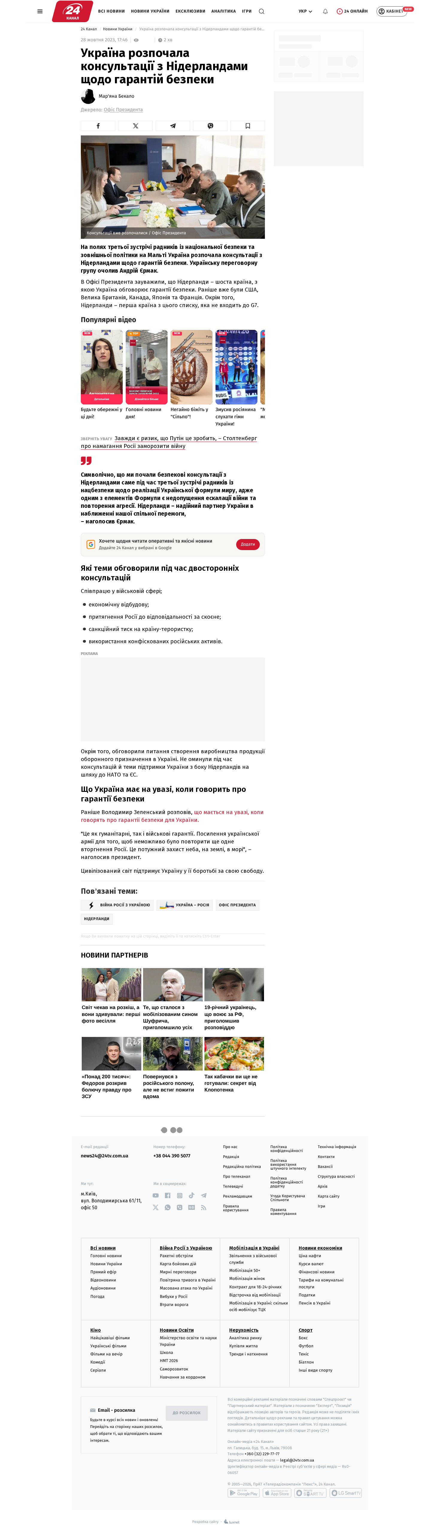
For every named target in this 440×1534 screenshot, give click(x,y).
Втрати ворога (174, 1304)
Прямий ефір (103, 1272)
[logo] (72, 11)
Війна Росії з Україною (186, 1248)
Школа (166, 1352)
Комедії (97, 1362)
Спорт (305, 1330)
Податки (307, 1295)
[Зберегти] (248, 126)
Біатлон (306, 1362)
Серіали (98, 1370)
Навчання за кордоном (182, 1377)
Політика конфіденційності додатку (286, 1182)
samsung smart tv (346, 1493)
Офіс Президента (123, 110)
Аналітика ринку (245, 1337)
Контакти (326, 1157)
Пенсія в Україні (314, 1303)
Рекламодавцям (237, 1196)
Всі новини (111, 11)
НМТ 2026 (169, 1360)
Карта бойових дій (178, 1263)
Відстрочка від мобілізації (255, 1295)
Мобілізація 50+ (244, 1270)
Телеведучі (233, 1187)
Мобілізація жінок (247, 1278)
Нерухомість (244, 1330)
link (156, 1195)
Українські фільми (108, 1346)
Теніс (304, 1354)
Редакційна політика (242, 1167)
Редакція (231, 1157)
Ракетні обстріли (176, 1255)
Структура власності (336, 1177)
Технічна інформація (337, 1147)
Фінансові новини (317, 1272)
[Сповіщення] (325, 11)
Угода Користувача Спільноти (287, 1198)
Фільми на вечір (106, 1354)
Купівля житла (243, 1346)
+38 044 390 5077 (172, 1156)
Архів (322, 1187)
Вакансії (325, 1167)
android (243, 1493)
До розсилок (187, 1413)
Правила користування (235, 1208)
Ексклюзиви (191, 11)
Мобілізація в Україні (254, 1248)
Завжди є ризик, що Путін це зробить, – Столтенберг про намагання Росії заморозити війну (169, 442)
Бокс (303, 1337)
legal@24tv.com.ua (297, 1460)
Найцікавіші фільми (110, 1337)
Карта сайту (328, 1196)
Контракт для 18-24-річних (255, 1287)
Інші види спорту (315, 1370)
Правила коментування (283, 1212)
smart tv (310, 1493)
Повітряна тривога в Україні (188, 1280)
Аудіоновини (103, 1288)
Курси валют (311, 1263)
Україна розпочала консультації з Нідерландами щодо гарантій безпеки (201, 29)
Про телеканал (236, 1177)
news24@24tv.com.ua (104, 1156)
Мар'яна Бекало (116, 96)
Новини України (150, 11)
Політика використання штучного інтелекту (288, 1165)
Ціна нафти (310, 1255)
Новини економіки (320, 1248)
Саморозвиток (174, 1369)
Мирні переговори (178, 1272)
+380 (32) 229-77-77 (262, 1454)
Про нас (230, 1147)
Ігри (247, 11)
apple (277, 1493)
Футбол (306, 1346)
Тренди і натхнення (248, 1354)
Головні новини (106, 1255)
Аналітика (224, 11)
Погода (97, 1296)
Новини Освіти (177, 1330)
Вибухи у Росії (173, 1296)
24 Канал (89, 29)
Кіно (95, 1330)
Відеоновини (103, 1280)
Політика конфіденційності (286, 1149)
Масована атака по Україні (186, 1288)
